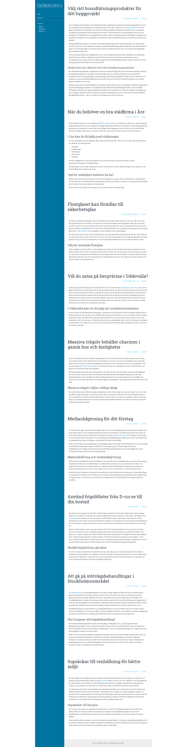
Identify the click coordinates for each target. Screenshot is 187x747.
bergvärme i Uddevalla (129, 288)
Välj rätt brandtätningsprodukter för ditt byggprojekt (104, 11)
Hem (38, 14)
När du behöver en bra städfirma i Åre (106, 112)
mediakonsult (122, 435)
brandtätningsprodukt (130, 28)
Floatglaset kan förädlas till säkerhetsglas (95, 206)
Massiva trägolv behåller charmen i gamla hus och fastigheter (104, 344)
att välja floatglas (81, 231)
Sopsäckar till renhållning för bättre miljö (104, 664)
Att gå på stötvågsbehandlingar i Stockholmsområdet (101, 578)
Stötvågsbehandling (75, 593)
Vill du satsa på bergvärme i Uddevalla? (108, 276)
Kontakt (40, 18)
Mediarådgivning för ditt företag (100, 418)
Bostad (41, 31)
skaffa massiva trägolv (90, 366)
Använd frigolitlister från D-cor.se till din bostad (105, 499)
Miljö (40, 26)
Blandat (41, 29)
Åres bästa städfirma (109, 123)
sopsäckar (104, 681)
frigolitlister (73, 518)
